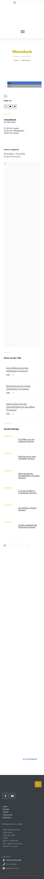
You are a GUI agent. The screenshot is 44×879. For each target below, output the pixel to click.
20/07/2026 (8, 522)
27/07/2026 (8, 505)
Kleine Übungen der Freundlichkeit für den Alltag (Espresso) (22, 409)
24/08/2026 (8, 436)
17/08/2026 (8, 453)
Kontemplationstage (12, 156)
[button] (9, 83)
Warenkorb (22, 52)
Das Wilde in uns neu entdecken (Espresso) (22, 371)
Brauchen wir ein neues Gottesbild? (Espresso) (22, 389)
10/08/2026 (8, 470)
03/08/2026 (8, 487)
